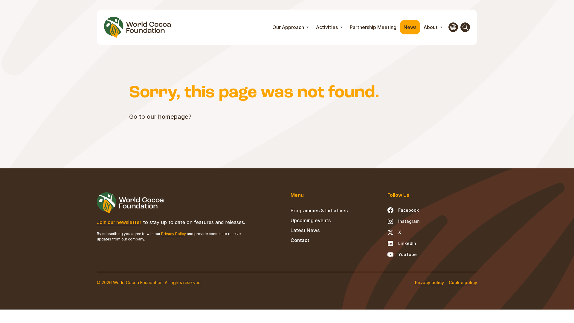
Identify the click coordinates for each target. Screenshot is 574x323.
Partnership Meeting (373, 27)
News (410, 27)
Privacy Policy (173, 233)
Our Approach (288, 27)
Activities (327, 27)
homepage (173, 116)
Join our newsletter (119, 222)
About (431, 27)
